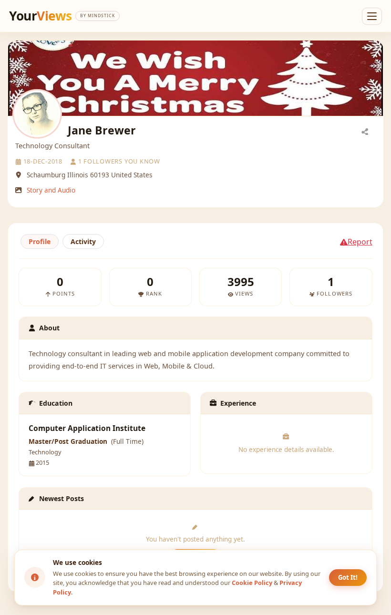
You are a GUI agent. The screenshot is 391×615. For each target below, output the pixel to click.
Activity (83, 241)
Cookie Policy (252, 582)
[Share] (365, 131)
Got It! (348, 577)
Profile (40, 241)
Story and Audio (51, 190)
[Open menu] (372, 16)
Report (360, 241)
